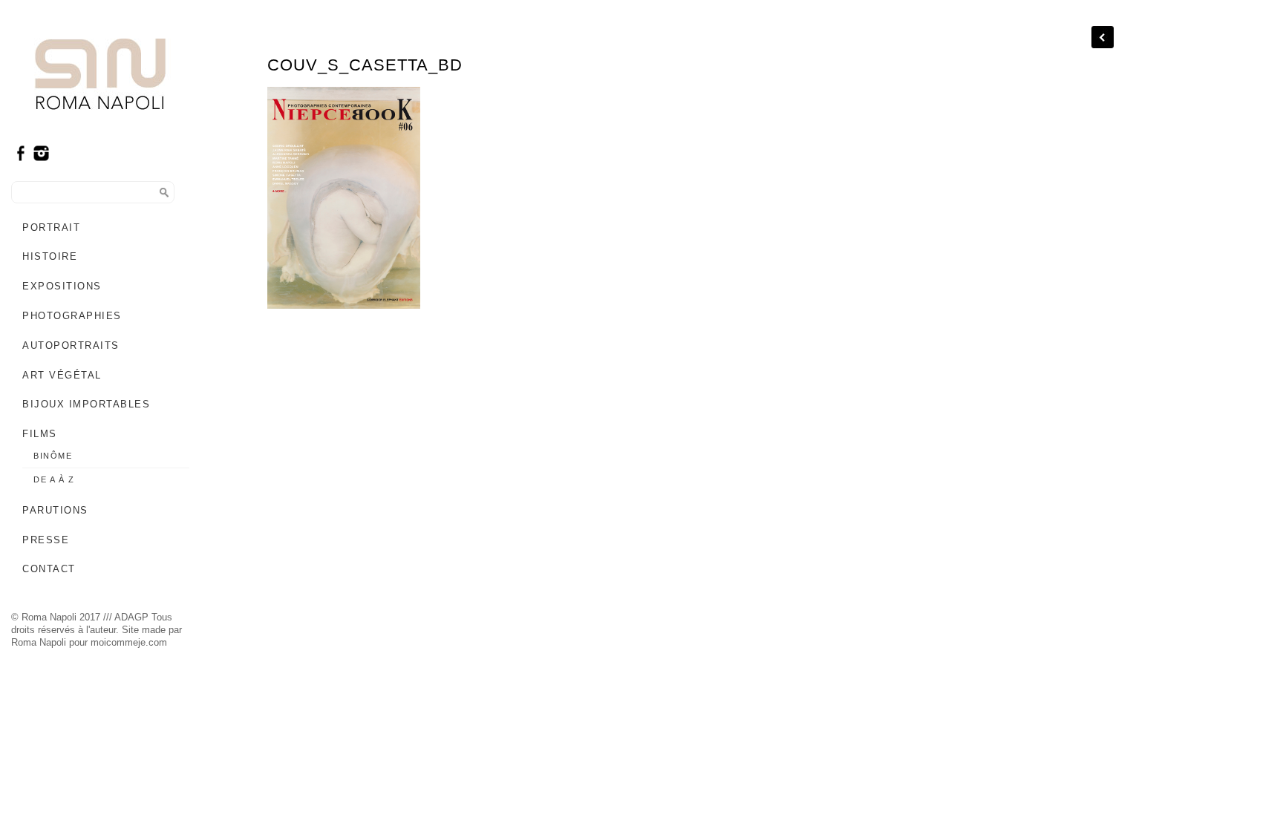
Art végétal (62, 375)
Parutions (55, 510)
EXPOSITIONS (62, 286)
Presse (45, 539)
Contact (49, 568)
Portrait (51, 227)
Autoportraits (71, 345)
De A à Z (53, 479)
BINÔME (52, 455)
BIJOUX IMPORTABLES (86, 404)
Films (39, 433)
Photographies (72, 315)
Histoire (49, 256)
